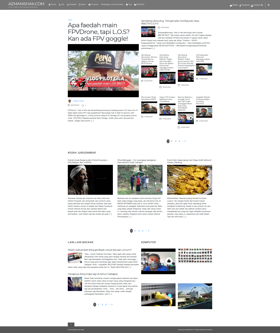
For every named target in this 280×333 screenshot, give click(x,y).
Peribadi (72, 4)
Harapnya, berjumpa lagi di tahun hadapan (93, 273)
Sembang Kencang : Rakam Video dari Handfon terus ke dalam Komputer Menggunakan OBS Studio (166, 62)
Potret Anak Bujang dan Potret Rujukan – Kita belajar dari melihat (88, 161)
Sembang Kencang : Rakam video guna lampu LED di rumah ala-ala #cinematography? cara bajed (187, 61)
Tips (130, 4)
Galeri (83, 4)
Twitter (235, 5)
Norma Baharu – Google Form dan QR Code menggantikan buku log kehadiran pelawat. (185, 103)
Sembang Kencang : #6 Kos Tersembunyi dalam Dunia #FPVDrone (149, 59)
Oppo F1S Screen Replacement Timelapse (167, 99)
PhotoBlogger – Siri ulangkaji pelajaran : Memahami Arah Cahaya (137, 161)
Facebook (245, 5)
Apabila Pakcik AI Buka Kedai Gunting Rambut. (203, 100)
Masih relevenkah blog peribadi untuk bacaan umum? (100, 249)
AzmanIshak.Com (74, 329)
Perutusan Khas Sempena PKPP (148, 98)
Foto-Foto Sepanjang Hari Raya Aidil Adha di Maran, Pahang (189, 161)
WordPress (189, 329)
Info (62, 4)
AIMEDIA (140, 4)
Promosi (94, 4)
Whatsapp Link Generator (112, 4)
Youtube (256, 5)
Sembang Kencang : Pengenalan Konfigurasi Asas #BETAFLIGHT (170, 22)
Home (53, 4)
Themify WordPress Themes (203, 329)
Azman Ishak (78, 101)
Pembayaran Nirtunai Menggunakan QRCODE (203, 58)
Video (70, 20)
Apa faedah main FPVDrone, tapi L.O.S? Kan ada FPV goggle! (99, 31)
